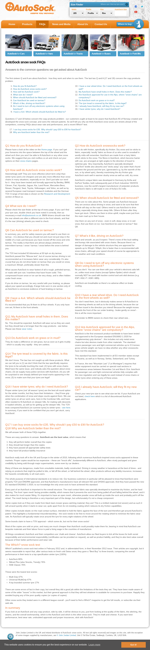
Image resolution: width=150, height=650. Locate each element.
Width (74, 9)
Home (12, 24)
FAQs (42, 24)
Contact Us (101, 24)
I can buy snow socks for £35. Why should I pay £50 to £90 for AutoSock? (47, 129)
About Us (82, 24)
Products (27, 24)
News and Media (61, 24)
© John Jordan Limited (66, 635)
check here (90, 396)
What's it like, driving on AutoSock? (29, 103)
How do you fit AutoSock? (25, 86)
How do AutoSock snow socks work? (30, 89)
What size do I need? (23, 94)
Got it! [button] (133, 645)
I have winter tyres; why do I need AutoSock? (99, 109)
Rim (102, 9)
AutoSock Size (121, 9)
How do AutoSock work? (26, 92)
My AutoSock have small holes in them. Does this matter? (105, 92)
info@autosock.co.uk (31, 215)
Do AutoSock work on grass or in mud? (97, 100)
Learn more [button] (94, 644)
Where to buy (125, 24)
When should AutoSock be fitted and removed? (35, 97)
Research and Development (57, 194)
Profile (88, 9)
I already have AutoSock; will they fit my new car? (101, 106)
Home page (46, 149)
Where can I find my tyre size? (112, 4)
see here (66, 407)
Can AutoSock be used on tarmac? (29, 100)
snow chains (26, 161)
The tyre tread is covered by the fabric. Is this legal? (103, 103)
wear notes (27, 329)
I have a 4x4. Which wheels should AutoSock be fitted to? (39, 112)
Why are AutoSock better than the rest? (31, 132)
